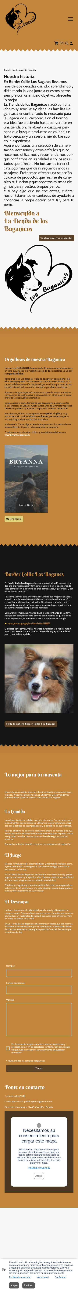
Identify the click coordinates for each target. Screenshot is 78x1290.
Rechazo (28, 1285)
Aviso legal (43, 1277)
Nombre (10, 966)
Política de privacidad (39, 1167)
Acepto (39, 1176)
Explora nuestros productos (57, 237)
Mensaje (10, 999)
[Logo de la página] (21, 19)
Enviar (39, 1068)
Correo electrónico (15, 983)
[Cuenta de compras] (71, 43)
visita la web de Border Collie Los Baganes (30, 723)
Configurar (60, 1277)
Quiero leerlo (14, 518)
